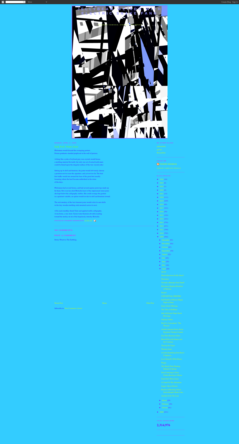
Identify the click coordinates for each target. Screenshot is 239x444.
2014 (162, 219)
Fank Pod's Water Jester (170, 378)
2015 (162, 215)
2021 (162, 193)
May (164, 265)
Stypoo (164, 292)
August (165, 254)
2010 (162, 233)
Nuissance (165, 279)
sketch (163, 271)
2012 (162, 226)
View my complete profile (169, 168)
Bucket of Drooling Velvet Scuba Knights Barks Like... (172, 391)
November (166, 243)
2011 (162, 229)
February (165, 404)
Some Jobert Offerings (169, 306)
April (164, 268)
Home (104, 303)
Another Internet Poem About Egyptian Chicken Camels (172, 330)
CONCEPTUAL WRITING (171, 296)
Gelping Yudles (167, 319)
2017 (162, 208)
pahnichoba (161, 146)
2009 (162, 236)
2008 (162, 412)
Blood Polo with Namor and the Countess (171, 340)
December (166, 240)
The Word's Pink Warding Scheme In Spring (170, 367)
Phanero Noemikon (168, 164)
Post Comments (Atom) (73, 308)
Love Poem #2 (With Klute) (171, 359)
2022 (162, 190)
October (165, 247)
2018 (162, 204)
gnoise (159, 149)
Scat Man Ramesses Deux (170, 335)
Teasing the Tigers (168, 345)
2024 (162, 186)
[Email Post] (94, 220)
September (166, 250)
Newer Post (58, 303)
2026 (162, 179)
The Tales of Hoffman (169, 309)
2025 (162, 183)
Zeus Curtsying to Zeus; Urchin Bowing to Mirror (171, 373)
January (165, 407)
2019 (162, 201)
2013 (162, 222)
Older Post (150, 303)
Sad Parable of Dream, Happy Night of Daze (172, 301)
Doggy (163, 362)
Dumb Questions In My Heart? (172, 275)
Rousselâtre (161, 152)
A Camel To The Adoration (171, 382)
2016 (162, 211)
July (164, 258)
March (164, 400)
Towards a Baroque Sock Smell (172, 282)
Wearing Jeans (166, 349)
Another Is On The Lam (170, 395)
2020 (162, 197)
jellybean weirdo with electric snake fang (119, 11)
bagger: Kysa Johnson (169, 386)
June (164, 261)
